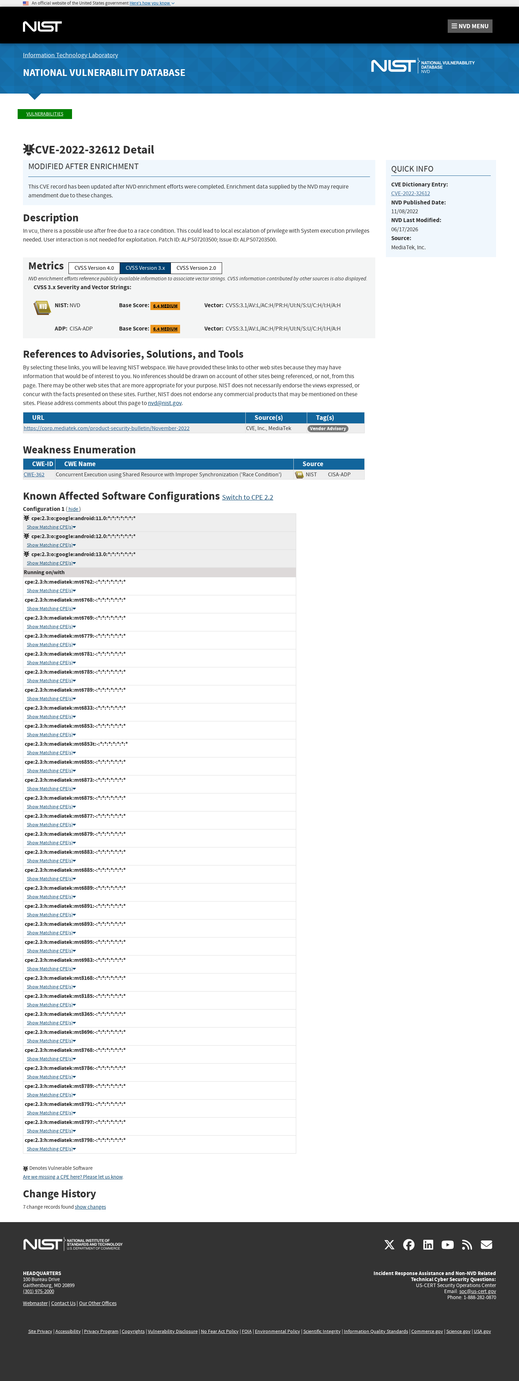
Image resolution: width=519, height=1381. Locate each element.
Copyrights (133, 1331)
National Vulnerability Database (104, 72)
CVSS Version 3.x (145, 268)
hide (73, 509)
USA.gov (482, 1331)
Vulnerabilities (44, 114)
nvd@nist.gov (164, 403)
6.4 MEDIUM (165, 306)
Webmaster (35, 1303)
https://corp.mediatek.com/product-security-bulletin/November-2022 (107, 428)
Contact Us (63, 1303)
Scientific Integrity (322, 1331)
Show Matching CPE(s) (50, 527)
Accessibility (68, 1331)
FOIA (247, 1331)
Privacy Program (101, 1331)
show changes (90, 1207)
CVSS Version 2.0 (196, 268)
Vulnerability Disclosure (173, 1331)
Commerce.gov (427, 1331)
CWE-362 (34, 474)
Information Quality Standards (376, 1331)
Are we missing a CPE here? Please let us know (73, 1177)
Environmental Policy (277, 1331)
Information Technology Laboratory (70, 55)
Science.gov (458, 1331)
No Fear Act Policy (220, 1331)
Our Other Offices (98, 1303)
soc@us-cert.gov (477, 1291)
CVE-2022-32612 (410, 193)
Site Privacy (40, 1331)
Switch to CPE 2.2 (247, 497)
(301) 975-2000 (38, 1291)
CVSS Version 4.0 (94, 268)
